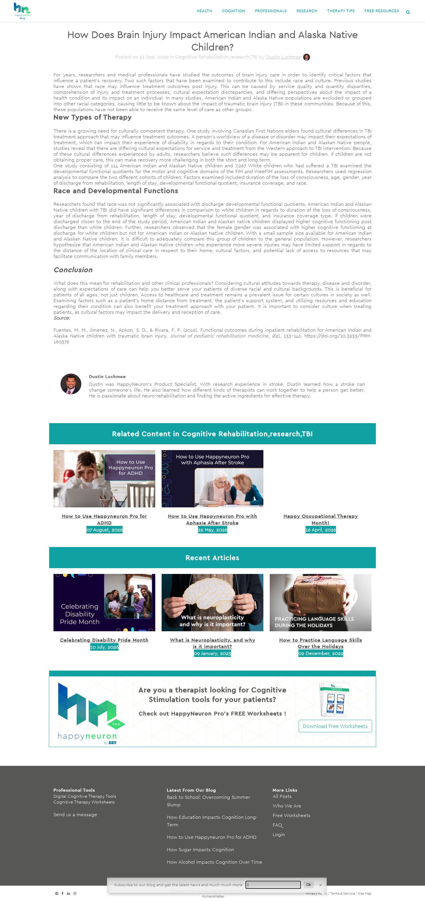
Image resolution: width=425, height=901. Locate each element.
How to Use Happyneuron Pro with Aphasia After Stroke (212, 519)
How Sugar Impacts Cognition (200, 849)
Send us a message (75, 814)
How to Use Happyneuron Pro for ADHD (104, 519)
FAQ (277, 825)
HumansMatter (213, 896)
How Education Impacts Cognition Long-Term (212, 821)
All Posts (282, 796)
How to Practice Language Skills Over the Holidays (320, 643)
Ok (308, 885)
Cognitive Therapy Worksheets (84, 802)
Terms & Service (342, 893)
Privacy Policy (317, 893)
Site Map (365, 893)
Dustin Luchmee (284, 57)
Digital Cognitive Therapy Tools (84, 796)
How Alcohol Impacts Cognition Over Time (214, 862)
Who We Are (287, 806)
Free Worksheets (292, 815)
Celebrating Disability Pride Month (104, 640)
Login (279, 834)
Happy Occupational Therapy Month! (321, 519)
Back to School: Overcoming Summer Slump (208, 801)
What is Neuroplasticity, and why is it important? (212, 643)
